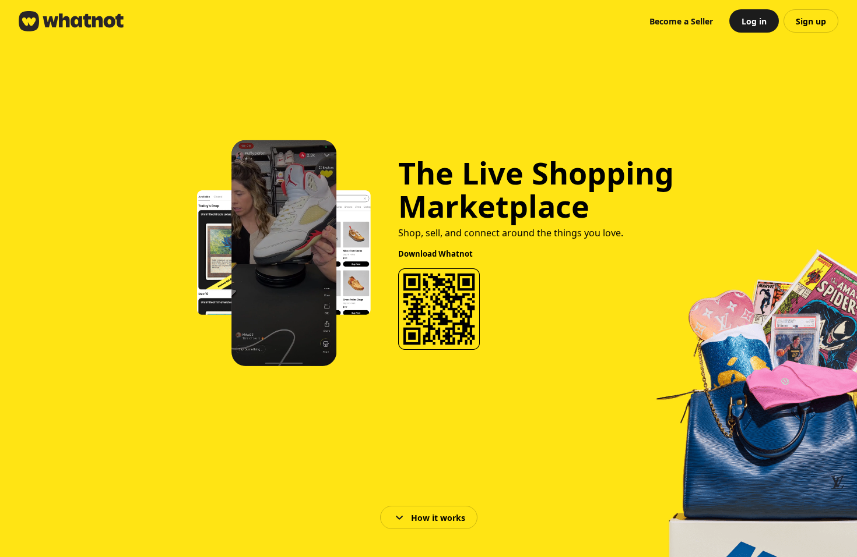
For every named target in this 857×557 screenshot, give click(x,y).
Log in (754, 21)
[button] (681, 21)
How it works (438, 517)
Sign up (811, 21)
